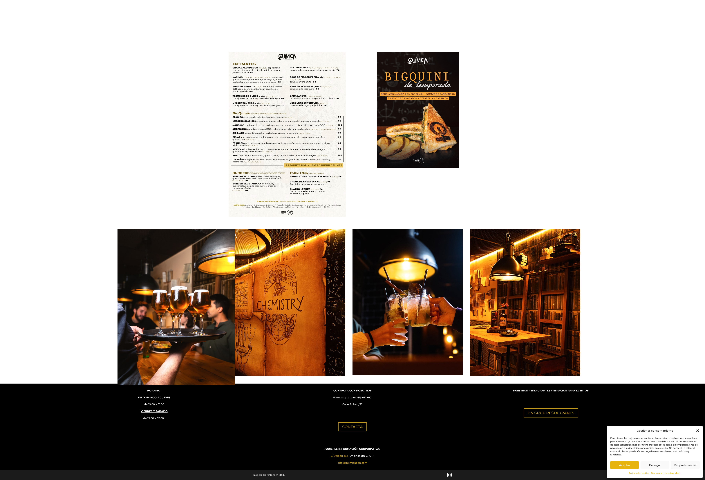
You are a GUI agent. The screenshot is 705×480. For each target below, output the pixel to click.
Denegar (655, 465)
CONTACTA (352, 427)
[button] (697, 431)
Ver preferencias (685, 465)
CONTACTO (441, 32)
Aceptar (624, 465)
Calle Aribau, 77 (352, 404)
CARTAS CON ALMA (304, 32)
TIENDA (398, 32)
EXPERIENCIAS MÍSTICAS (369, 32)
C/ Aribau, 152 (339, 455)
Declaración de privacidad (665, 473)
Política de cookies (639, 473)
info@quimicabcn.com (352, 462)
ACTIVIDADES (334, 32)
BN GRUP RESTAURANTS (551, 413)
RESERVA (276, 32)
